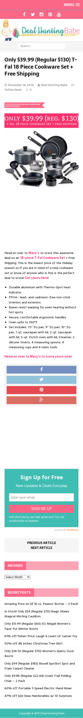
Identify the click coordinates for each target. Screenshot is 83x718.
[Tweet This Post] (41, 380)
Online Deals (13, 89)
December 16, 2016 (21, 85)
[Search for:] (41, 46)
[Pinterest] (50, 14)
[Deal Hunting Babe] (41, 30)
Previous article (41, 542)
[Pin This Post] (41, 390)
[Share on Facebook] (41, 370)
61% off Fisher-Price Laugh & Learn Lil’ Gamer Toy (40, 636)
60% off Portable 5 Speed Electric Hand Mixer (38, 688)
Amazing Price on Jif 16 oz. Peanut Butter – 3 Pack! (41, 603)
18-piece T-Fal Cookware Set (42, 257)
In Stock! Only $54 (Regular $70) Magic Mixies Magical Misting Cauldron (36, 614)
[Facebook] (24, 14)
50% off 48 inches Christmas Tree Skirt (33, 643)
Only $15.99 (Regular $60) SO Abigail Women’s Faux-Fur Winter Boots (37, 626)
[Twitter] (33, 14)
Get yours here (36, 277)
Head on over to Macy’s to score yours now (37, 356)
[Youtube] (59, 14)
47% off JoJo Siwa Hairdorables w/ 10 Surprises (38, 695)
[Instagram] (41, 14)
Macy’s (34, 252)
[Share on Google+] (41, 400)
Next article (41, 547)
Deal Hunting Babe (54, 85)
